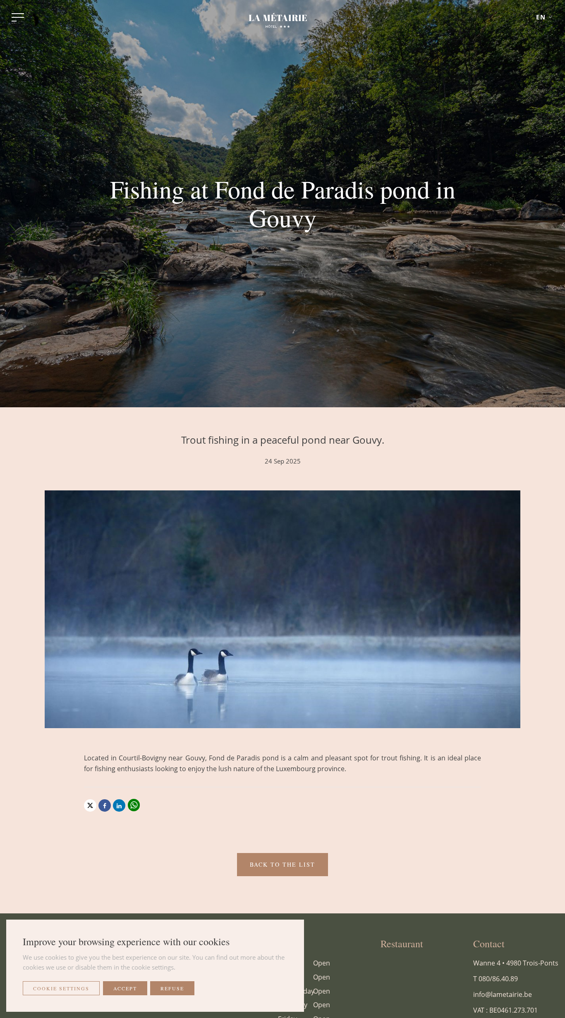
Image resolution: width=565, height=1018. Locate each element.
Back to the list (282, 864)
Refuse (172, 988)
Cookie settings (61, 988)
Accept (125, 988)
